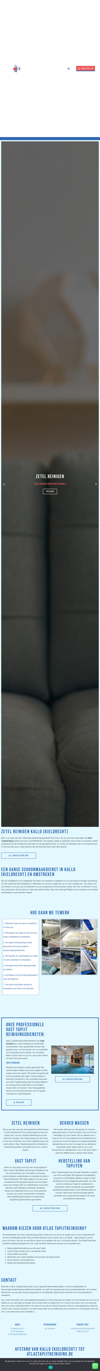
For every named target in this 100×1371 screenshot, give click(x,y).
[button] (68, 68)
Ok (51, 1367)
